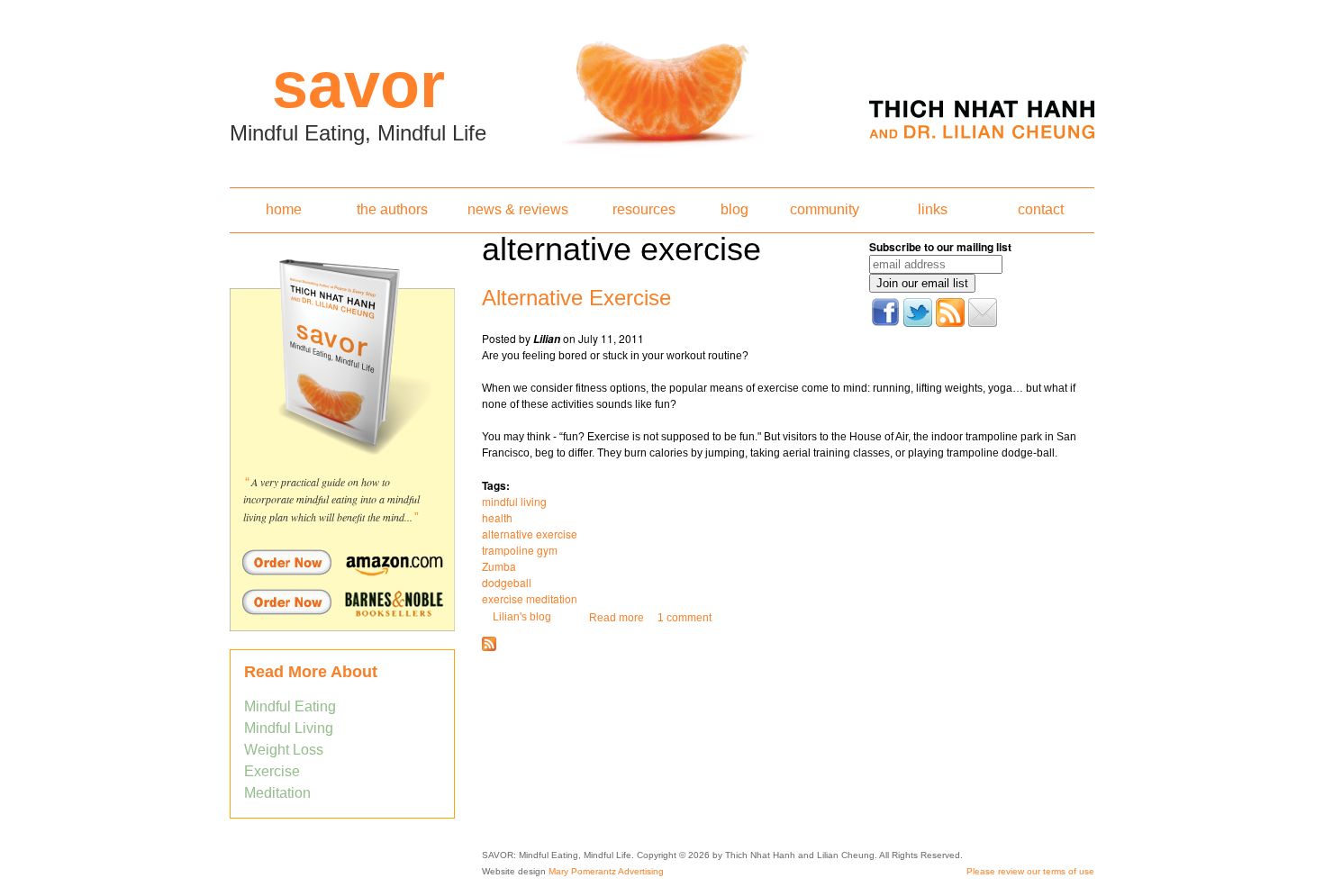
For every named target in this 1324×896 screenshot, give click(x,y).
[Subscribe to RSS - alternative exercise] (489, 647)
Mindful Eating (290, 706)
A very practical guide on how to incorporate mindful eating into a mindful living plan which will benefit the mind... (331, 499)
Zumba (499, 566)
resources (644, 209)
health (497, 517)
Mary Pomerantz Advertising (606, 871)
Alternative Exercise (576, 297)
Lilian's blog (522, 617)
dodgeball (506, 582)
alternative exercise (529, 533)
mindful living (514, 501)
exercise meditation (529, 598)
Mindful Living (288, 728)
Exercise (272, 771)
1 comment (684, 617)
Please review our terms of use (1030, 871)
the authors (392, 209)
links (933, 209)
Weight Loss (283, 749)
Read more (616, 617)
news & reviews (517, 209)
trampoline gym (520, 549)
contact (1041, 209)
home (284, 209)
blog (734, 209)
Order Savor (342, 562)
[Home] (662, 88)
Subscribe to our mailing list (940, 247)
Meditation (277, 793)
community (824, 209)
